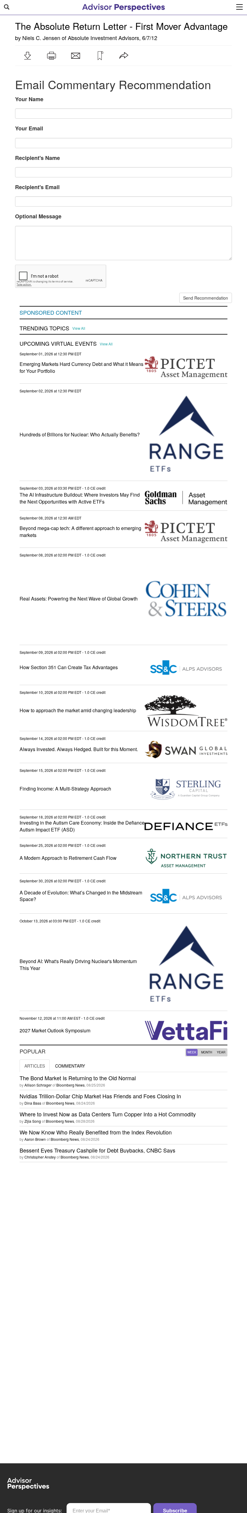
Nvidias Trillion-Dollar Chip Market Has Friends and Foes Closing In (100, 1096)
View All (78, 328)
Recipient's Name (37, 158)
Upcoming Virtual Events (58, 344)
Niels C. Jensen (41, 38)
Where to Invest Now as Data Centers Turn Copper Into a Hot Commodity (108, 1114)
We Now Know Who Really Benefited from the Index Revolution (96, 1132)
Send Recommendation (205, 298)
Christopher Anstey (40, 1156)
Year (221, 1052)
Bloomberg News (70, 1084)
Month (206, 1052)
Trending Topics (44, 328)
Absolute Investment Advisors (103, 38)
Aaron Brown (35, 1139)
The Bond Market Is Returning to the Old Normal (78, 1078)
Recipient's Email (37, 187)
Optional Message (38, 216)
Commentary (70, 1066)
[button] (27, 56)
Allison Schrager (38, 1084)
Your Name (29, 99)
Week (191, 1052)
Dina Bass (32, 1103)
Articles (34, 1066)
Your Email (29, 128)
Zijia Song (32, 1121)
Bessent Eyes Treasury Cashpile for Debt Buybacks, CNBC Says (97, 1150)
